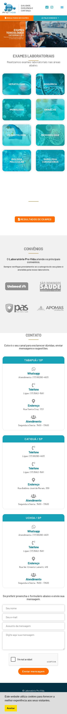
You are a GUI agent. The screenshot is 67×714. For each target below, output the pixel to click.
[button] (30, 44)
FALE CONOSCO (50, 18)
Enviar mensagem (33, 671)
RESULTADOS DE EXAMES (17, 18)
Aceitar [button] (11, 708)
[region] (33, 34)
